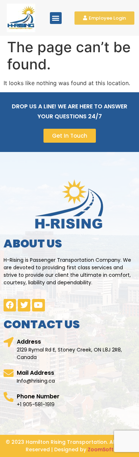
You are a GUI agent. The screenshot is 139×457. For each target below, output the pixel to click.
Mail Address (35, 373)
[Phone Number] (9, 397)
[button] (56, 18)
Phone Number (38, 396)
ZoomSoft (100, 449)
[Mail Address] (9, 373)
